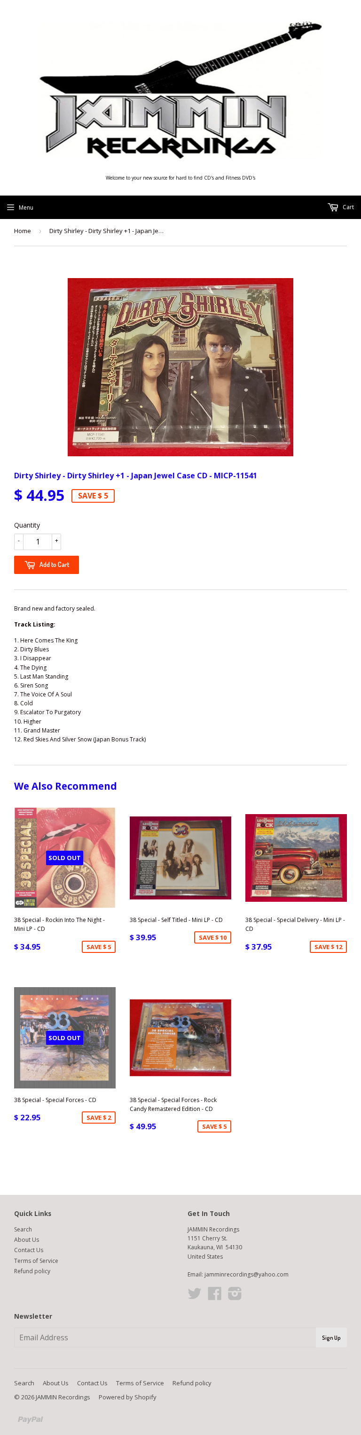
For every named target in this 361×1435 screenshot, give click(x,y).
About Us (26, 1240)
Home (22, 231)
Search (23, 1229)
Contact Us (28, 1250)
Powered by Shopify (128, 1397)
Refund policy (32, 1271)
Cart (347, 207)
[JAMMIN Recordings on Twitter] (195, 1297)
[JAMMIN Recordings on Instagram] (235, 1297)
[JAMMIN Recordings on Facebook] (215, 1297)
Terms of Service (36, 1261)
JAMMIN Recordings (63, 1397)
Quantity (27, 525)
